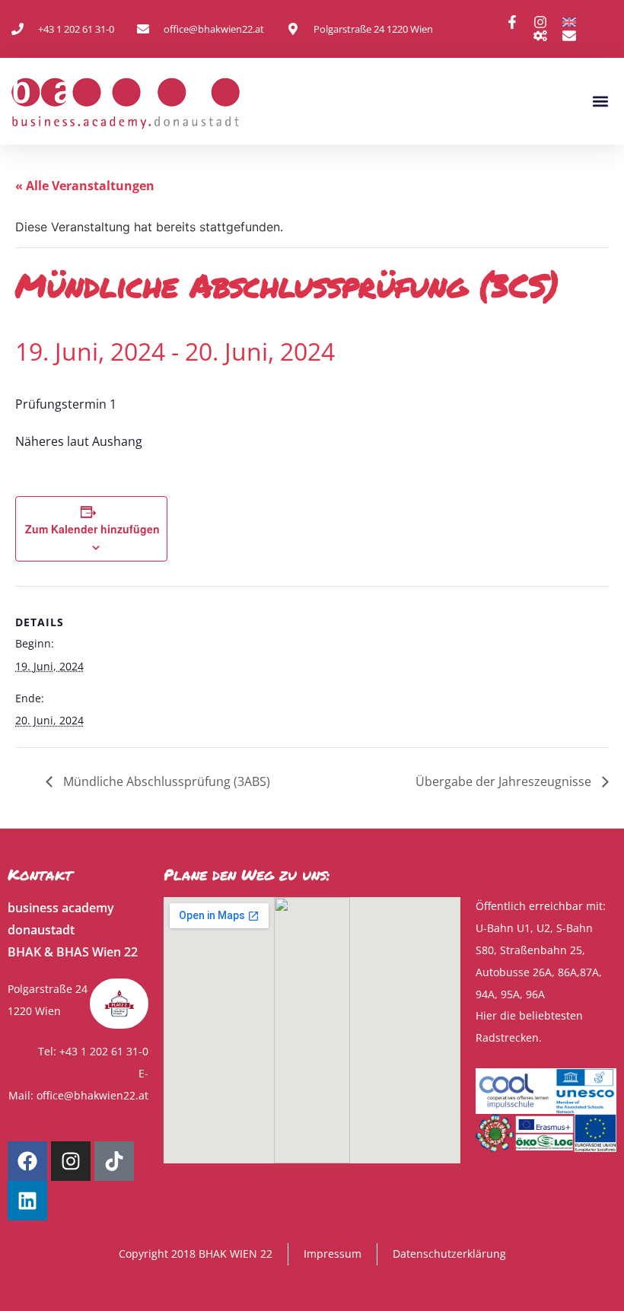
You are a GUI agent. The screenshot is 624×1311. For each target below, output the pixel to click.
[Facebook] (27, 1161)
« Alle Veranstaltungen (84, 185)
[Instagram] (71, 1161)
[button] (600, 101)
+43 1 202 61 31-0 (103, 1051)
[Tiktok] (114, 1161)
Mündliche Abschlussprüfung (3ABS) (165, 781)
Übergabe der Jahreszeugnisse (504, 781)
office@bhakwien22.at (92, 1095)
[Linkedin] (27, 1200)
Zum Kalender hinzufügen (92, 528)
